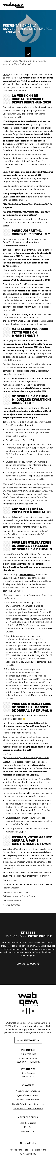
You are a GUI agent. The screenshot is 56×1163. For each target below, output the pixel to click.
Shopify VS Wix (13, 905)
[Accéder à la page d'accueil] (13, 5)
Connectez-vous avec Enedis (16, 892)
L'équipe (28, 1127)
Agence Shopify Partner (28, 1099)
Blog (14, 60)
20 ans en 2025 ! (28, 1131)
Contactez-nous (26, 963)
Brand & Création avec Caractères (28, 1104)
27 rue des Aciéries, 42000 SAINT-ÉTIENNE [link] (28, 1060)
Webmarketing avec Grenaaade (28, 1108)
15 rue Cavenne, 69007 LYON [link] (28, 1075)
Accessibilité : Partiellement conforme (28, 1149)
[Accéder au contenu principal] (28, 52)
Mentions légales (28, 1143)
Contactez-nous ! (11, 880)
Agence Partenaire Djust (28, 1095)
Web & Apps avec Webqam (28, 1091)
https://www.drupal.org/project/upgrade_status (26, 757)
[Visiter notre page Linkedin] (32, 1011)
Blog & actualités (28, 1123)
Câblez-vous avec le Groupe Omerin (19, 896)
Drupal (6, 74)
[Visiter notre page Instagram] (23, 1011)
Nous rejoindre (26, 1040)
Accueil (6, 60)
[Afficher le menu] (50, 5)
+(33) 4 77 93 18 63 (28, 1054)
